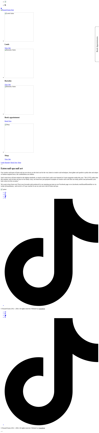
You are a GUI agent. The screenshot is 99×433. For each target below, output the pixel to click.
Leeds (2, 162)
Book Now (8, 121)
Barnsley (7, 162)
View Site (8, 48)
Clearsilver (41, 309)
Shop (19, 162)
